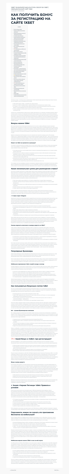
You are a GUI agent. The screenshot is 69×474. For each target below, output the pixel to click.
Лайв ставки (16, 93)
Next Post (56, 470)
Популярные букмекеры (18, 39)
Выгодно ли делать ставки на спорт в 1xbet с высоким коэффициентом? (19, 80)
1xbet (54, 140)
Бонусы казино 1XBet (18, 29)
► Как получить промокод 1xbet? (20, 73)
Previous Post (13, 470)
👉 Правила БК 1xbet (18, 75)
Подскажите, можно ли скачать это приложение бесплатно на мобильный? (20, 57)
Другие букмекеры (17, 72)
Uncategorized (13, 10)
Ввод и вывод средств (18, 51)
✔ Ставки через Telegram (18, 35)
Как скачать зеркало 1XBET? (19, 71)
